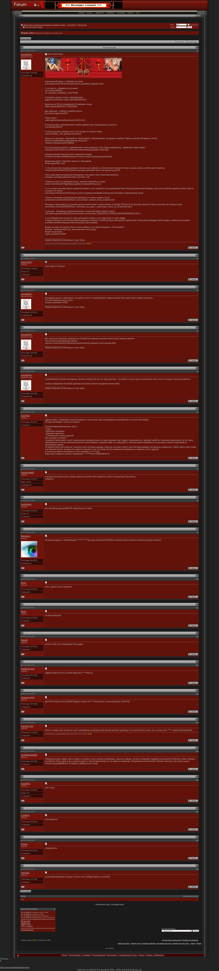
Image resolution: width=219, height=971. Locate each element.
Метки (23, 896)
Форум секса (82, 25)
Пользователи (98, 955)
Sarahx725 (27, 726)
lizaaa (24, 844)
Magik (24, 640)
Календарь (112, 955)
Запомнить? (194, 25)
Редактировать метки (190, 896)
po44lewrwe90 (29, 755)
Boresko (25, 536)
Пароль (173, 27)
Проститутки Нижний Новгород (14, 967)
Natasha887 (27, 472)
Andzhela (26, 504)
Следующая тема (117, 904)
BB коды (24, 921)
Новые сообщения (154, 955)
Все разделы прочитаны (171, 940)
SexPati (25, 415)
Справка (86, 955)
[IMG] (23, 925)
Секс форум (71, 25)
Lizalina (25, 815)
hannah (25, 872)
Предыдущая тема (102, 904)
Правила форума (27, 930)
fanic (23, 582)
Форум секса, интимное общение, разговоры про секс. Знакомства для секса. (160, 943)
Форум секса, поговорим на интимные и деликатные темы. (44, 25)
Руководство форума (190, 940)
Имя (171, 25)
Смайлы (24, 923)
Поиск (141, 955)
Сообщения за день (127, 955)
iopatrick (25, 783)
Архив (193, 943)
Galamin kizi (27, 669)
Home (64, 955)
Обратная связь (124, 943)
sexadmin (26, 54)
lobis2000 (26, 262)
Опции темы (180, 41)
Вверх (199, 943)
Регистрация (75, 955)
